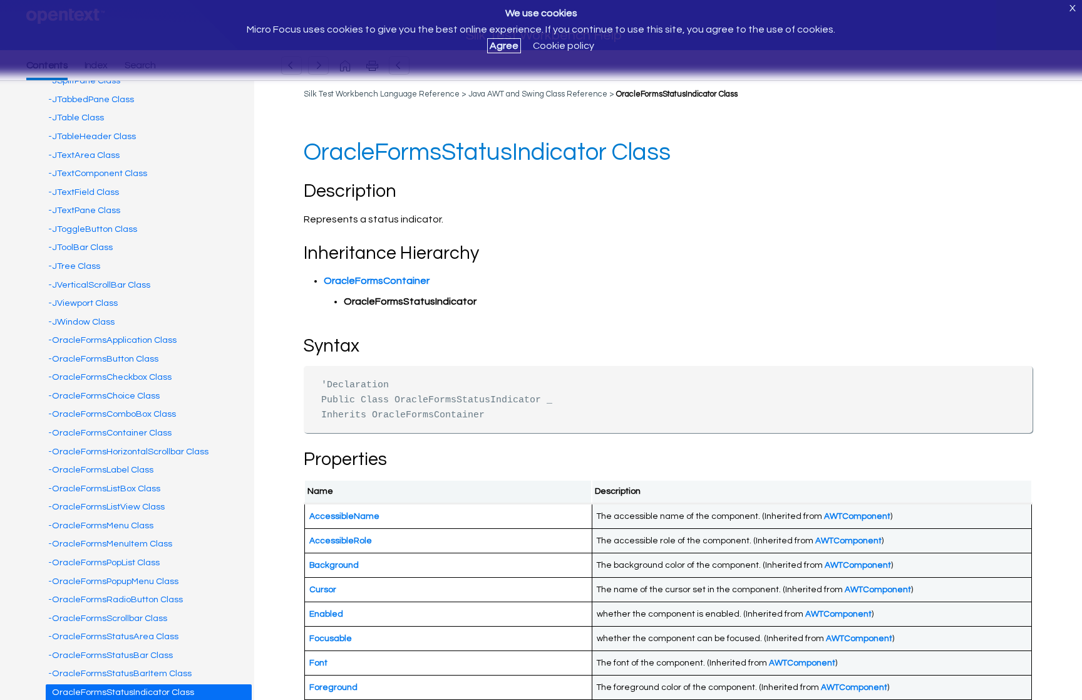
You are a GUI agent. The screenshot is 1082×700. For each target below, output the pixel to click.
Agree (504, 46)
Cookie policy (563, 46)
